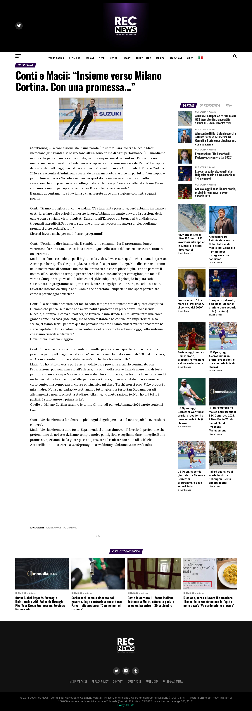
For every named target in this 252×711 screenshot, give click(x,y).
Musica (160, 58)
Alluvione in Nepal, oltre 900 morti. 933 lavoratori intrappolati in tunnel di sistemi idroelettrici (191, 242)
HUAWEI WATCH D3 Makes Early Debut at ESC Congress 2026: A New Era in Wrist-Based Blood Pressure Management (222, 419)
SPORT (127, 58)
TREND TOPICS (56, 58)
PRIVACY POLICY (100, 681)
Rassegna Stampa (173, 681)
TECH (102, 58)
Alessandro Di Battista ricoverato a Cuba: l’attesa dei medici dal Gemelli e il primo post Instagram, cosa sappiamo (222, 248)
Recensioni (176, 58)
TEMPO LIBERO (143, 58)
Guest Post (134, 681)
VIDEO (190, 58)
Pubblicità (152, 681)
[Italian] (201, 57)
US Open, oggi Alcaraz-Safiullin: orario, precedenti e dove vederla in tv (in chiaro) (222, 360)
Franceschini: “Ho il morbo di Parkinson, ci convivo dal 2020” (191, 304)
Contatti (118, 681)
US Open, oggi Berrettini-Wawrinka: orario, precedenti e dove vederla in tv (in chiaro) (191, 416)
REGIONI (89, 58)
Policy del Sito (126, 705)
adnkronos (54, 528)
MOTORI (114, 58)
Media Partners (78, 681)
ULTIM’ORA (74, 58)
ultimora (71, 528)
